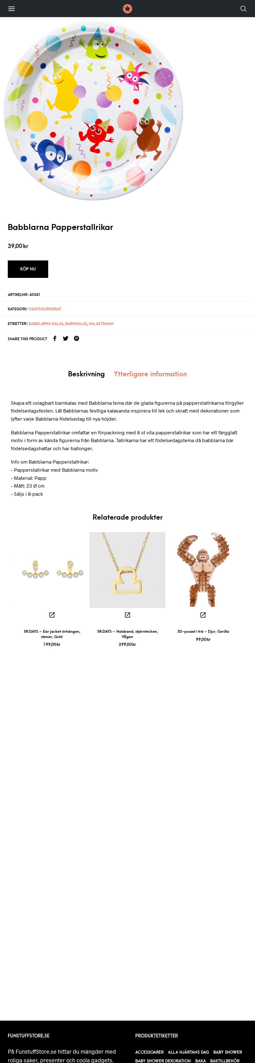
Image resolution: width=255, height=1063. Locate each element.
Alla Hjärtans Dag (188, 1052)
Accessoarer (149, 1052)
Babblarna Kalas (46, 324)
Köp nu (28, 269)
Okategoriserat (44, 309)
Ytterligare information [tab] (150, 374)
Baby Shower (227, 1052)
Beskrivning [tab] (86, 374)
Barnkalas (76, 324)
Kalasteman (101, 324)
